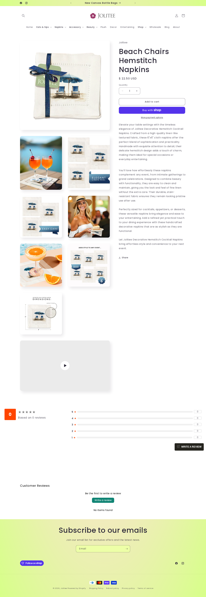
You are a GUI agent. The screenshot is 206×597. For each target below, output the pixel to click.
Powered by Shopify (77, 588)
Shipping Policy (96, 588)
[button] (23, 15)
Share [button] (125, 257)
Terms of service (145, 588)
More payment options (152, 117)
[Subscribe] (126, 548)
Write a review (103, 500)
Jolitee (64, 588)
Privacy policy (128, 588)
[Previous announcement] (71, 3)
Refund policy (112, 588)
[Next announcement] (135, 3)
